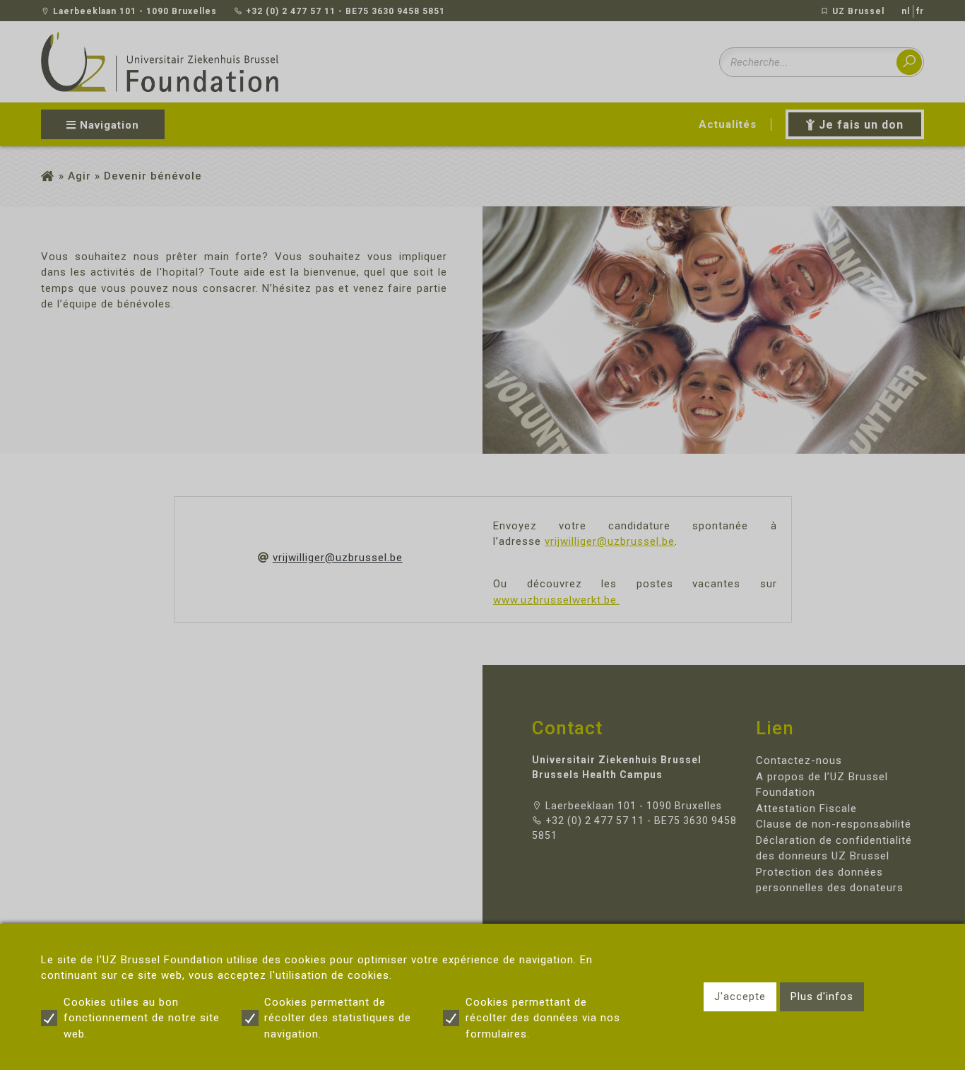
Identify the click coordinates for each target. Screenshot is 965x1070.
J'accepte (740, 996)
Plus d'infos (822, 996)
